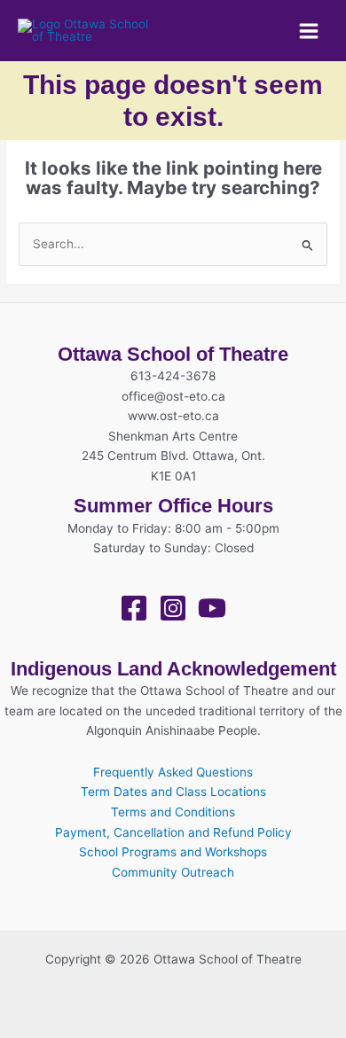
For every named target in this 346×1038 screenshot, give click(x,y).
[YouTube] (212, 608)
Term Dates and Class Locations (173, 791)
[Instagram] (173, 608)
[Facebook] (134, 608)
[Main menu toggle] (309, 31)
